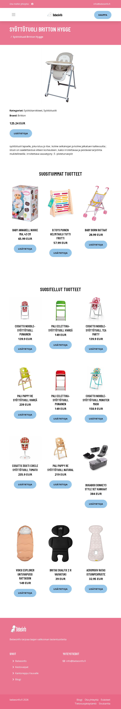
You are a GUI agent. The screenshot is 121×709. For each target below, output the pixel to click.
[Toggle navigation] (14, 14)
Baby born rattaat (96, 230)
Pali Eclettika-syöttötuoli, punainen (60, 400)
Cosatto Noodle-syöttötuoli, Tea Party (96, 330)
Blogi (18, 679)
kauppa (102, 14)
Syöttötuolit (50, 110)
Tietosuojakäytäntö (86, 703)
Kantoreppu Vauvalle (27, 673)
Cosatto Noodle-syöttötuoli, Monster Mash (96, 400)
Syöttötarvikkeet (33, 110)
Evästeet (105, 699)
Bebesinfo (21, 661)
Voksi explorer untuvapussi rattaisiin (25, 574)
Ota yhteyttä (91, 699)
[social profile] (32, 4)
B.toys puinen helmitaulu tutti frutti (60, 234)
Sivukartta (104, 703)
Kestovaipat (21, 667)
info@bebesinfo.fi (102, 4)
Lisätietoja (21, 133)
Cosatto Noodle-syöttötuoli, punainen (25, 330)
